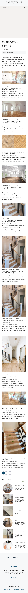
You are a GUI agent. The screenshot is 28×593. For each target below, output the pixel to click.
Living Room (15, 86)
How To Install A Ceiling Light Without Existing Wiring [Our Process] (20, 546)
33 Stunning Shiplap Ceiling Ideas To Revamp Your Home (19, 489)
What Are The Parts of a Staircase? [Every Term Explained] (12, 220)
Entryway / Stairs (6, 86)
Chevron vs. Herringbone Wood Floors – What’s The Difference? (13, 152)
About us (14, 566)
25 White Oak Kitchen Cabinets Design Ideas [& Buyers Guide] (20, 523)
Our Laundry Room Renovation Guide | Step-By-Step (19, 500)
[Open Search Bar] (25, 8)
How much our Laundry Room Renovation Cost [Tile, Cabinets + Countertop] (20, 534)
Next (10, 473)
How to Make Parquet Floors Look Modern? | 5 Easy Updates (11, 122)
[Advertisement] (14, 24)
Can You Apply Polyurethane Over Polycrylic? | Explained (11, 88)
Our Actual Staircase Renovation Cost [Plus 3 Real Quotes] (12, 272)
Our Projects (5, 269)
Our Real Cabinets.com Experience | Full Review (20, 512)
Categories (5, 49)
